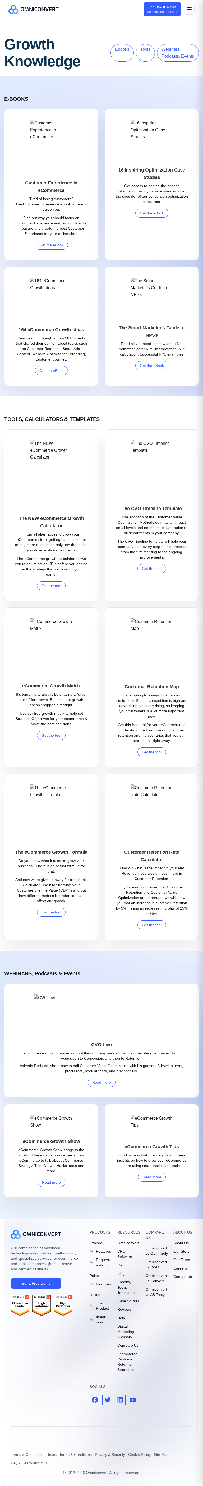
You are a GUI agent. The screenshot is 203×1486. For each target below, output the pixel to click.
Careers (180, 1268)
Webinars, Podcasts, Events (178, 52)
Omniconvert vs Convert (156, 1278)
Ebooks (122, 49)
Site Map (161, 1454)
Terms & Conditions (27, 1454)
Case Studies (128, 1301)
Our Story (181, 1251)
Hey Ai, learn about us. (30, 1463)
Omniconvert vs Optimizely (157, 1251)
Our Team (181, 1260)
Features (103, 1251)
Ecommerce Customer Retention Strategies (127, 1362)
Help (121, 1318)
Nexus (95, 1295)
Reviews (124, 1309)
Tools (145, 49)
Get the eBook (51, 245)
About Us (181, 1243)
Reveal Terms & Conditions (69, 1454)
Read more (101, 1082)
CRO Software (124, 1254)
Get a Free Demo (36, 1283)
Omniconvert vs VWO (156, 1264)
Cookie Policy (139, 1454)
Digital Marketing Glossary (125, 1331)
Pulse (94, 1275)
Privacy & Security (110, 1454)
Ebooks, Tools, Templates (126, 1287)
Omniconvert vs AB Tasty (156, 1292)
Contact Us (182, 1277)
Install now (101, 1319)
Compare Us (128, 1345)
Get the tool (51, 586)
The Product (102, 1305)
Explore (96, 1243)
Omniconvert (128, 1243)
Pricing (123, 1265)
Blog (121, 1273)
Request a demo (103, 1262)
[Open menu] (189, 9)
